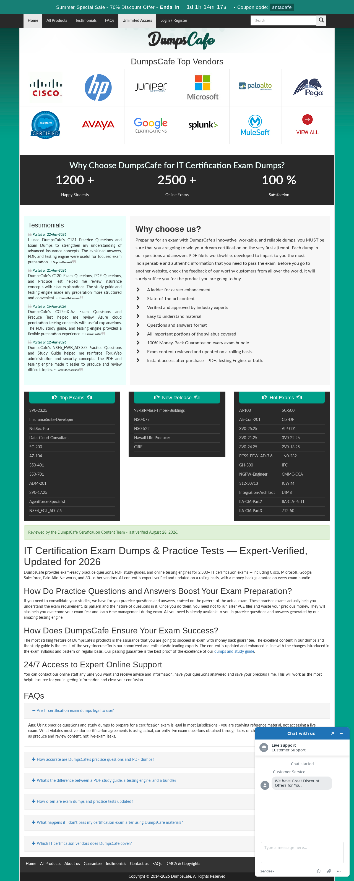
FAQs (109, 21)
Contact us (139, 864)
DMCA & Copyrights (182, 864)
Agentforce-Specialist (47, 502)
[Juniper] (151, 87)
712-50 (288, 511)
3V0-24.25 (248, 447)
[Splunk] (203, 125)
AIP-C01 (289, 429)
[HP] (98, 87)
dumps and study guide (234, 652)
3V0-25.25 (248, 429)
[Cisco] (46, 87)
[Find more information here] (302, 802)
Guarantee (92, 864)
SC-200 (35, 447)
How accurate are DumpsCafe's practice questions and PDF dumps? (95, 760)
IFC (285, 465)
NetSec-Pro (39, 429)
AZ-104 (35, 456)
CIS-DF (288, 420)
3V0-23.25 (38, 411)
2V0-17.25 (38, 493)
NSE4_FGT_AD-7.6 (45, 511)
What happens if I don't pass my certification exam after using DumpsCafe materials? (109, 823)
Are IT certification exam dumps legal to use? (75, 711)
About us (72, 864)
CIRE (138, 447)
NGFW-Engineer (253, 474)
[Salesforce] (46, 125)
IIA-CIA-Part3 (250, 511)
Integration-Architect (257, 493)
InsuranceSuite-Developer (51, 420)
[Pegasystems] (308, 87)
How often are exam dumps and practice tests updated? (84, 802)
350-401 (36, 465)
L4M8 (287, 493)
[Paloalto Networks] (256, 87)
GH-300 (246, 465)
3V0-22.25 (291, 438)
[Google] (151, 125)
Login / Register (173, 21)
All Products (56, 21)
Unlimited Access (137, 21)
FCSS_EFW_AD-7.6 (255, 456)
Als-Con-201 (250, 420)
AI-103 (245, 411)
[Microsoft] (203, 87)
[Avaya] (98, 125)
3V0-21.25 (248, 438)
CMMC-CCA (292, 474)
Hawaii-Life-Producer (152, 438)
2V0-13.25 (291, 447)
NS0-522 (142, 429)
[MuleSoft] (256, 125)
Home (33, 21)
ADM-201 (37, 484)
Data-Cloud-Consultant (49, 438)
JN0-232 (289, 456)
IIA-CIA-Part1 (293, 502)
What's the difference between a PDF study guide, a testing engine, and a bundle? (106, 781)
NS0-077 (142, 420)
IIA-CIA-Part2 (250, 502)
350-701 (36, 474)
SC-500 (288, 411)
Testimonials (86, 21)
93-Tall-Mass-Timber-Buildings (159, 411)
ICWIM (288, 484)
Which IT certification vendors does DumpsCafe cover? (84, 844)
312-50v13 (248, 484)
